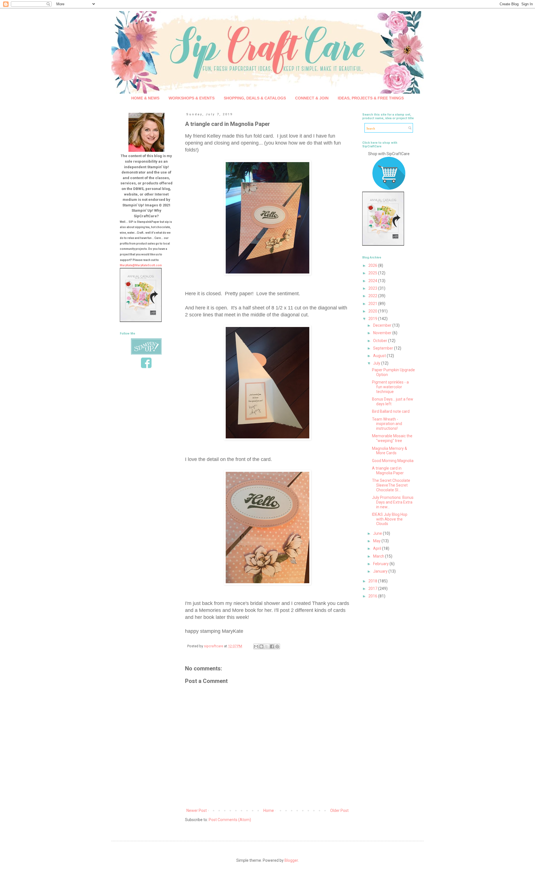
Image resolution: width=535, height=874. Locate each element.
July (377, 363)
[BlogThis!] (261, 646)
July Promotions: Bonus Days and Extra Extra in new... (393, 502)
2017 (373, 588)
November (382, 333)
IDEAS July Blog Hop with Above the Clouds (389, 519)
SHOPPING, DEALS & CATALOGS (255, 98)
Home (268, 810)
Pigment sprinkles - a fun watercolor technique (390, 387)
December (382, 325)
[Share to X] (266, 646)
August (380, 355)
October (380, 340)
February (381, 563)
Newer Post (196, 810)
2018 (373, 581)
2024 (373, 281)
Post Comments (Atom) (230, 819)
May (377, 541)
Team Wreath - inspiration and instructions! (387, 424)
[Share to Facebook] (272, 646)
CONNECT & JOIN (312, 98)
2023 (373, 288)
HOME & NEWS (145, 98)
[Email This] (256, 646)
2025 (373, 273)
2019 (373, 318)
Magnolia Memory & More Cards (389, 450)
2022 (373, 296)
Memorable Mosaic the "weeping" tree (392, 438)
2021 (373, 303)
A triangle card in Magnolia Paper (388, 470)
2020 (373, 311)
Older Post (339, 810)
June (378, 533)
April (377, 548)
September (383, 348)
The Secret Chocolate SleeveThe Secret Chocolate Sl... (391, 485)
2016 (373, 596)
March (379, 556)
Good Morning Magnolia (393, 460)
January (380, 571)
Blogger (291, 860)
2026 (373, 265)
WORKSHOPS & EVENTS (192, 98)
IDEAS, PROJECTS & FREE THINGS (371, 98)
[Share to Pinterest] (277, 646)
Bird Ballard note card (391, 411)
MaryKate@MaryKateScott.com (141, 265)
